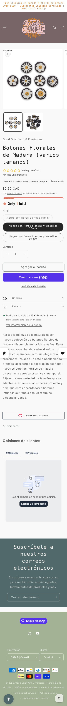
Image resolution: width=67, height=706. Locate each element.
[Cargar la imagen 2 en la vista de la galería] (33, 122)
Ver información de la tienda (24, 324)
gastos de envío (14, 193)
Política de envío (48, 693)
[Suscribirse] (56, 597)
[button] (4, 28)
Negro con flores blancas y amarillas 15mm (33, 227)
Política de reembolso (26, 687)
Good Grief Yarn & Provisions (30, 683)
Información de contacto (35, 698)
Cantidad (8, 246)
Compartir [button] (13, 426)
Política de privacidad (52, 687)
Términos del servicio (25, 693)
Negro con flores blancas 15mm (29, 218)
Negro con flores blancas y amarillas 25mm (33, 237)
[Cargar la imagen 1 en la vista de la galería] (13, 122)
